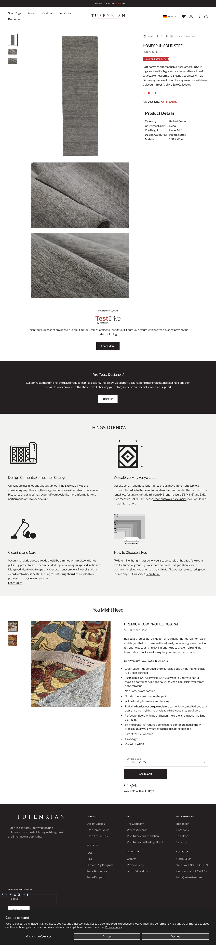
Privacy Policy (113, 927)
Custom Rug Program (100, 865)
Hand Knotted (177, 134)
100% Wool (176, 139)
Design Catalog (96, 823)
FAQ (89, 852)
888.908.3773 (101, 3)
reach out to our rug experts (33, 494)
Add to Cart (145, 773)
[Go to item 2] (13, 51)
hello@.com (116, 3)
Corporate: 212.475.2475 (191, 871)
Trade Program (96, 877)
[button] (144, 36)
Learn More (108, 346)
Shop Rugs (14, 13)
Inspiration (182, 823)
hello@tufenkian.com (189, 877)
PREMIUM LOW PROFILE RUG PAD (151, 624)
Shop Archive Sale (98, 836)
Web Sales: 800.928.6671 (192, 865)
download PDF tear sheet (185, 36)
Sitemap (181, 842)
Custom (47, 13)
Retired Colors (177, 121)
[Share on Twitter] (162, 36)
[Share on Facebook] (157, 36)
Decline (175, 936)
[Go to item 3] (13, 61)
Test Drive (182, 836)
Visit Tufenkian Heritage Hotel (145, 842)
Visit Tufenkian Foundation (143, 836)
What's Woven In (137, 830)
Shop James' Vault (98, 830)
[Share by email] (171, 36)
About (31, 13)
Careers (131, 858)
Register (108, 398)
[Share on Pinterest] (166, 36)
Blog (89, 858)
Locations (65, 13)
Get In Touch (183, 858)
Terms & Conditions (138, 871)
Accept (107, 936)
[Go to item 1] (13, 40)
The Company (135, 823)
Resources (14, 19)
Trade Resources (97, 871)
